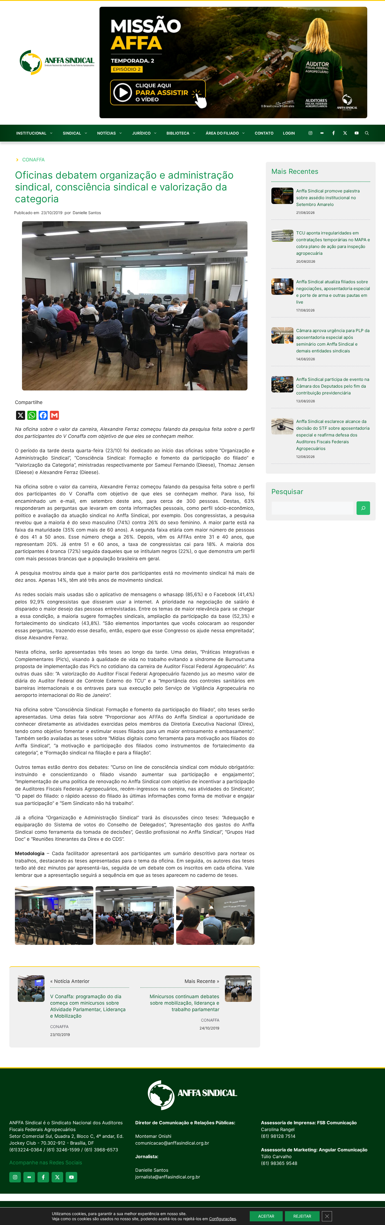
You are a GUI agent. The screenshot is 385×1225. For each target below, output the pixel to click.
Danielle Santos (87, 212)
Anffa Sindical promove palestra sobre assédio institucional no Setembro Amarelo (328, 197)
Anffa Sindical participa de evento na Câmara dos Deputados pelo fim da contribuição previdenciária (332, 386)
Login (289, 133)
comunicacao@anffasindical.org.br (172, 1143)
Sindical (72, 133)
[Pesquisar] (363, 508)
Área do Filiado (222, 133)
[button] (367, 133)
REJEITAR (302, 1216)
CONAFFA (33, 160)
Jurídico (141, 133)
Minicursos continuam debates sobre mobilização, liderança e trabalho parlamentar (184, 1003)
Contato (264, 133)
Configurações (222, 1218)
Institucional (31, 133)
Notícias (106, 133)
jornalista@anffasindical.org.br (167, 1177)
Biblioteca (178, 133)
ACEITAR (266, 1216)
